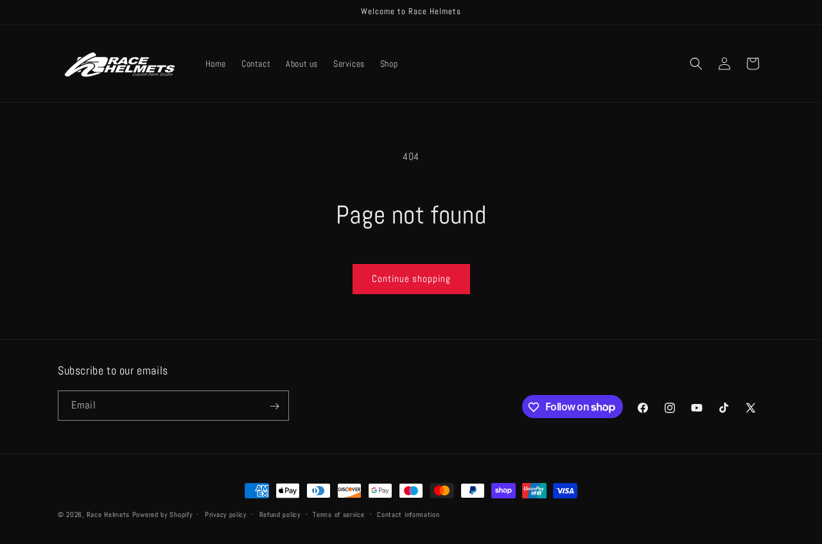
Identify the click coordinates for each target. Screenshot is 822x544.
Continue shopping (411, 278)
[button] (696, 63)
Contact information (408, 513)
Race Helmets (109, 514)
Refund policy (280, 513)
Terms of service (338, 513)
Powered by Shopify (162, 514)
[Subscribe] (274, 406)
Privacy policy (226, 513)
